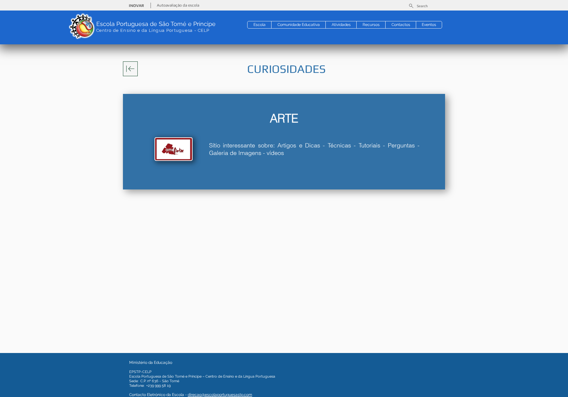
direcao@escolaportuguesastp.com (220, 394)
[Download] (130, 68)
